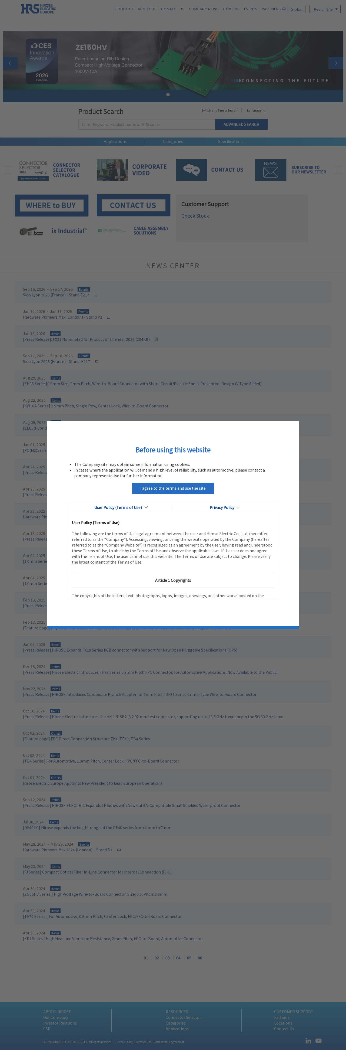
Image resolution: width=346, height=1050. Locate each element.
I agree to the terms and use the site (173, 488)
